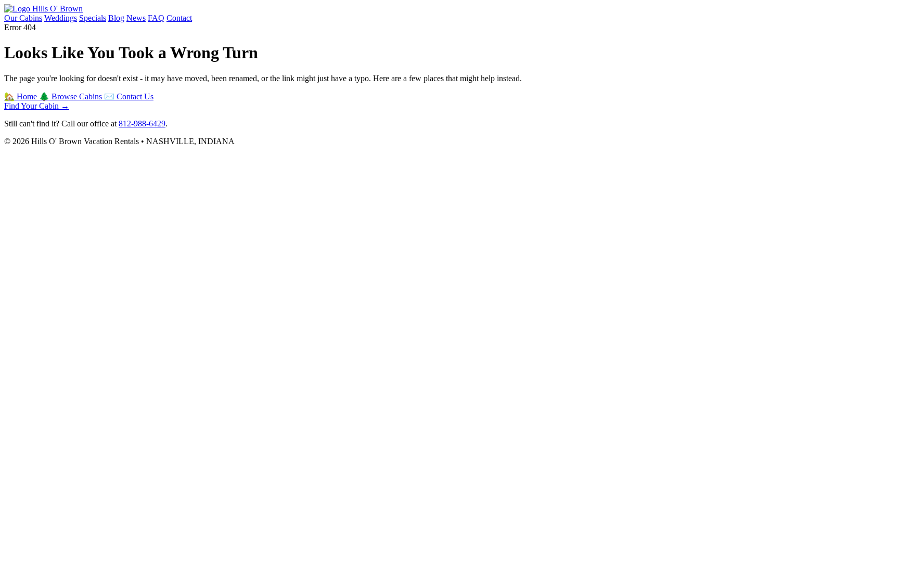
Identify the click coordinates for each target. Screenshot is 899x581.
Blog (116, 18)
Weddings (60, 18)
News (136, 18)
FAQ (156, 18)
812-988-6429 (142, 123)
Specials (92, 18)
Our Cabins (23, 18)
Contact (179, 18)
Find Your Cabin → (36, 105)
